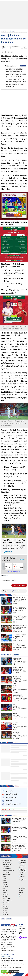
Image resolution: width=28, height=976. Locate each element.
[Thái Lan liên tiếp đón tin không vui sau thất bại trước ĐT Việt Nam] (6, 735)
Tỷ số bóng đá (6, 866)
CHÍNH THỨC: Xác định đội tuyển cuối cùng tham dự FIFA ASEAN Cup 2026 (18, 698)
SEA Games (5, 894)
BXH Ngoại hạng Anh (7, 900)
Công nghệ (9, 918)
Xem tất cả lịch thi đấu (14, 571)
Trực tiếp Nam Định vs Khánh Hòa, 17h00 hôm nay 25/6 (14, 546)
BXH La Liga (5, 902)
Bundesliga (5, 882)
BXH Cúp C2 (5, 908)
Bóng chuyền (22, 888)
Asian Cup (5, 890)
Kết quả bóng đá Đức (22, 873)
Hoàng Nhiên (18, 631)
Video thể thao (6, 872)
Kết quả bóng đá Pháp (22, 877)
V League (5, 884)
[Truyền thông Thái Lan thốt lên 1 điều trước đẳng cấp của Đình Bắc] (6, 716)
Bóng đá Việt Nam (11, 31)
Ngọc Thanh (24, 726)
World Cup (5, 886)
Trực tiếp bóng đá (7, 868)
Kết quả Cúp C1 (22, 860)
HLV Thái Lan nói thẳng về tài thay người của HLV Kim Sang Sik (20, 636)
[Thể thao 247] (5, 855)
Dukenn (17, 649)
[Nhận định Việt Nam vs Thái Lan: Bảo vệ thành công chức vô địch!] (6, 726)
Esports (21, 892)
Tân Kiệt (25, 735)
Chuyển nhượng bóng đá (8, 870)
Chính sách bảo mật (5, 956)
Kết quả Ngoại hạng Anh (22, 863)
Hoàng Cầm (24, 717)
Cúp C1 (4, 876)
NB (26, 698)
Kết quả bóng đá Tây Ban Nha (22, 870)
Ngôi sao (5, 812)
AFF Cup (5, 896)
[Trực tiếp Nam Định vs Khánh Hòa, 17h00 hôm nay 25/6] (14, 531)
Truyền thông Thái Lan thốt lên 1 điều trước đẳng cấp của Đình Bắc (16, 717)
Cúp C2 (4, 892)
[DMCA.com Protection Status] (10, 971)
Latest (3, 918)
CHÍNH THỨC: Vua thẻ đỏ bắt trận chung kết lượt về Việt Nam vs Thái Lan (19, 599)
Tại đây (12, 958)
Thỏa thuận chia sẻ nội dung (7, 954)
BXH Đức (5, 910)
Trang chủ (3, 31)
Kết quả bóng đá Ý (22, 866)
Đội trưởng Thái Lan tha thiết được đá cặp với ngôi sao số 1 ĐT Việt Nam (19, 608)
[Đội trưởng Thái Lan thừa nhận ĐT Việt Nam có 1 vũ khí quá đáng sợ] (6, 707)
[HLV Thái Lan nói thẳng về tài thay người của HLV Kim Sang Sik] (6, 637)
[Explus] (14, 578)
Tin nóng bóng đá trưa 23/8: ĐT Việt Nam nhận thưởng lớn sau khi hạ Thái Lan (19, 645)
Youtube (22, 926)
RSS (21, 932)
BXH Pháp (5, 912)
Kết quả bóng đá (6, 862)
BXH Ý (4, 904)
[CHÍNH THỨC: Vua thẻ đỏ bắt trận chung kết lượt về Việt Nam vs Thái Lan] (6, 601)
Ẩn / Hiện (23, 65)
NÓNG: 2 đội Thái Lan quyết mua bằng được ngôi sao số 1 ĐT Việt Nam (20, 618)
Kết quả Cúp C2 (22, 879)
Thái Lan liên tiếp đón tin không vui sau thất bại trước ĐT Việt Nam (16, 735)
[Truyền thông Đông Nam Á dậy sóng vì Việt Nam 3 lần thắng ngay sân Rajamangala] (6, 628)
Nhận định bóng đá (7, 864)
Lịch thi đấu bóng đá (7, 860)
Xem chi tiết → (22, 559)
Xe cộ (20, 894)
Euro (4, 888)
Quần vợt (21, 890)
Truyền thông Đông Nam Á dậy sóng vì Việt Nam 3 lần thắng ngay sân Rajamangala (20, 627)
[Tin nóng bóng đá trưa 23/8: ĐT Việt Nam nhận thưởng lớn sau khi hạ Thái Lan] (6, 647)
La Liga (4, 878)
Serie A (4, 880)
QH (16, 603)
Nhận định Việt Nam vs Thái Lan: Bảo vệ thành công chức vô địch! (15, 726)
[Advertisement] (14, 15)
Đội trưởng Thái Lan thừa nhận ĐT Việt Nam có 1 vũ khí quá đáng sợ (15, 708)
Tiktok (21, 934)
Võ (20, 896)
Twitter (21, 930)
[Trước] (3, 566)
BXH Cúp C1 (5, 906)
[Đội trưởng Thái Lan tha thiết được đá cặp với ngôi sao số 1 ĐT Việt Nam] (6, 610)
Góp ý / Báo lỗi (19, 585)
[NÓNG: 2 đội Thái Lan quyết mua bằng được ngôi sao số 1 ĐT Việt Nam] (6, 619)
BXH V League (6, 914)
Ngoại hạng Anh (6, 874)
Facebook (22, 928)
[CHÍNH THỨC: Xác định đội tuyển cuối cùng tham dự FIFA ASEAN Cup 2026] (6, 698)
